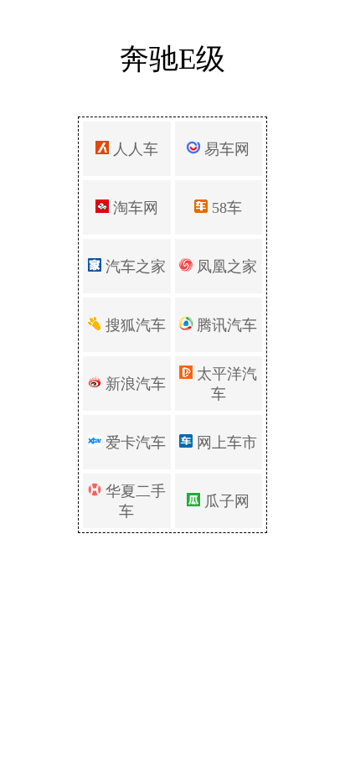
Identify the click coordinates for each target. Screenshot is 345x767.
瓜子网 (225, 501)
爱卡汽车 (133, 442)
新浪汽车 (133, 384)
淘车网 (133, 208)
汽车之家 (133, 266)
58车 (225, 208)
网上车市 (225, 442)
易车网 (225, 149)
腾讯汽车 (225, 325)
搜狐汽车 (133, 325)
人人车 (133, 149)
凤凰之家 (225, 266)
